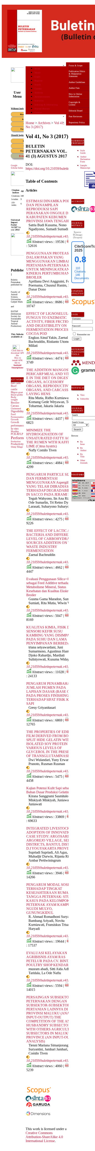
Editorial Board (75, 110)
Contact (38, 112)
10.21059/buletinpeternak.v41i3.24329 (53, 771)
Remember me (83, 334)
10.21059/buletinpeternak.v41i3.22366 (53, 868)
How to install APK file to (17, 363)
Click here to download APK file (18, 353)
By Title (82, 455)
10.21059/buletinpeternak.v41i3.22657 (53, 353)
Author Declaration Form (85, 159)
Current (38, 88)
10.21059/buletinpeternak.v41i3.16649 (53, 715)
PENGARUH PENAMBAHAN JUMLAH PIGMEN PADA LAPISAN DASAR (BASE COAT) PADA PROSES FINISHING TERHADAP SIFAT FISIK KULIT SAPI (52, 693)
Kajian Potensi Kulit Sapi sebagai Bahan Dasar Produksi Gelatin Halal (51, 790)
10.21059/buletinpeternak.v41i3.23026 (53, 610)
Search (37, 84)
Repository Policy (77, 122)
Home (37, 68)
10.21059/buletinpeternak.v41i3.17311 (53, 413)
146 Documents (81, 276)
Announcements (42, 96)
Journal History (42, 108)
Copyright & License (74, 103)
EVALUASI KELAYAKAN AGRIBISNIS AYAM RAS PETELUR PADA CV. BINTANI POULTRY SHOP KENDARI (50, 959)
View (82, 395)
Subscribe (84, 399)
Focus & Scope (75, 65)
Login (37, 76)
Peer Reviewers (75, 116)
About (37, 72)
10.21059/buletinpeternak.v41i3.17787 (53, 457)
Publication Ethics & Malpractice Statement (77, 73)
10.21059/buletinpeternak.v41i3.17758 (53, 980)
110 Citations (80, 270)
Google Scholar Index (17, 166)
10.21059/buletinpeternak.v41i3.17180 (53, 514)
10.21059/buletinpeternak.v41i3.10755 (53, 297)
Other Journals (83, 461)
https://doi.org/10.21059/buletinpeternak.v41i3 (58, 168)
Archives (38, 92)
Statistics (39, 100)
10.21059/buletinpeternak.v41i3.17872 (53, 811)
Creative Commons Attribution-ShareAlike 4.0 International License (44, 1137)
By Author (83, 449)
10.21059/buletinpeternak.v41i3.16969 (53, 1060)
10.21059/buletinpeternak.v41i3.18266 (53, 666)
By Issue (82, 442)
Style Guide (83, 151)
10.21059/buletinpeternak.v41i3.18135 (53, 936)
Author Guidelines (77, 82)
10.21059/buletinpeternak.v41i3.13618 (53, 236)
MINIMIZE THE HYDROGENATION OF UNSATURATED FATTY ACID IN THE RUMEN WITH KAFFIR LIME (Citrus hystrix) (52, 438)
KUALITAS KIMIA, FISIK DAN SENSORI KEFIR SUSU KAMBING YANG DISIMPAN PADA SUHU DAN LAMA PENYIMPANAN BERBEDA (50, 635)
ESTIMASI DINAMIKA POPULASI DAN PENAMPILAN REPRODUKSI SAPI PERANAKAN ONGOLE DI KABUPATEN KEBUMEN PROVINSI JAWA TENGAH (53, 211)
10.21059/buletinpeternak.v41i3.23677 (53, 562)
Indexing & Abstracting (46, 104)
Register (38, 80)
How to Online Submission (75, 95)
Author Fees (74, 88)
